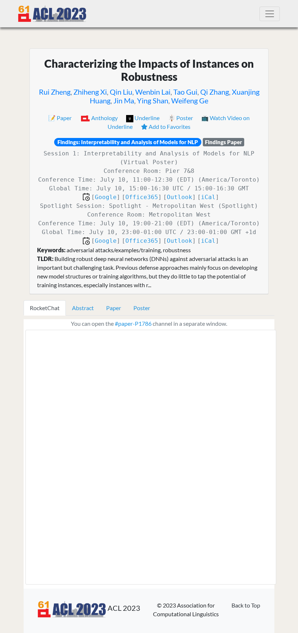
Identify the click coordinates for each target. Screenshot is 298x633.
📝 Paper (60, 117)
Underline (147, 117)
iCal (208, 197)
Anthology (104, 117)
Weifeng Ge (189, 100)
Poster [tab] (141, 307)
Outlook (179, 197)
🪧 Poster (181, 117)
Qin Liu (121, 91)
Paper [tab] (113, 307)
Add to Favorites (169, 126)
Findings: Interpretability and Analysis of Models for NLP (127, 142)
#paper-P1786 (133, 323)
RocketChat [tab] (45, 307)
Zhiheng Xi (90, 91)
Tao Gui (185, 91)
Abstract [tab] (83, 307)
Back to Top (245, 605)
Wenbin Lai (152, 91)
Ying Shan (152, 100)
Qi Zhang (214, 91)
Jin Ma (123, 100)
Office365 (141, 197)
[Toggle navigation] (269, 14)
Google (106, 197)
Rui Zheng (55, 91)
